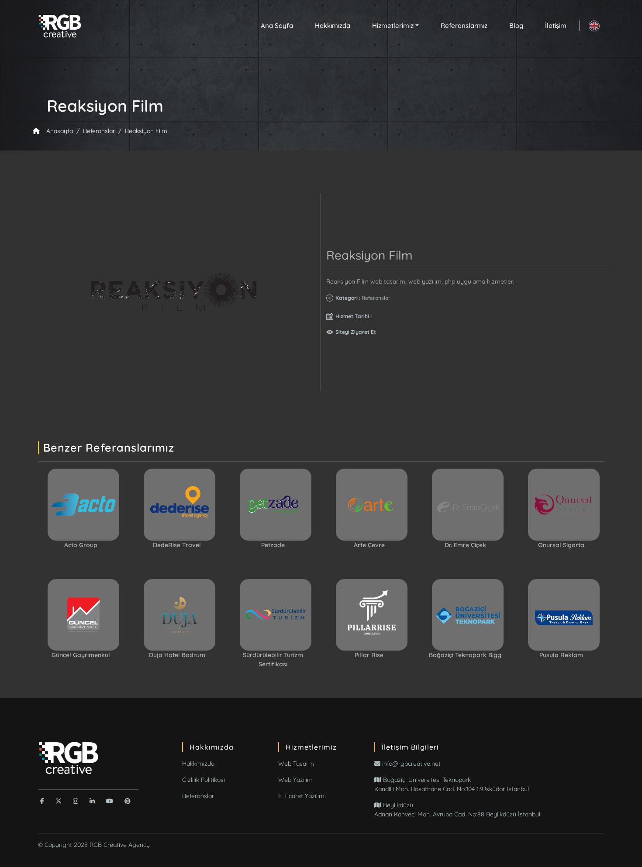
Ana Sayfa (277, 25)
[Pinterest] (127, 801)
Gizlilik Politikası (203, 780)
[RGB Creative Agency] (68, 757)
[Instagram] (75, 801)
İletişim (555, 25)
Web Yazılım (295, 780)
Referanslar (198, 796)
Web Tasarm (296, 764)
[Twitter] (58, 801)
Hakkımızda (332, 25)
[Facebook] (42, 801)
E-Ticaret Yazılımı (302, 796)
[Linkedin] (92, 801)
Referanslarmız (464, 25)
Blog (516, 25)
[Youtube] (109, 801)
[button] (395, 25)
